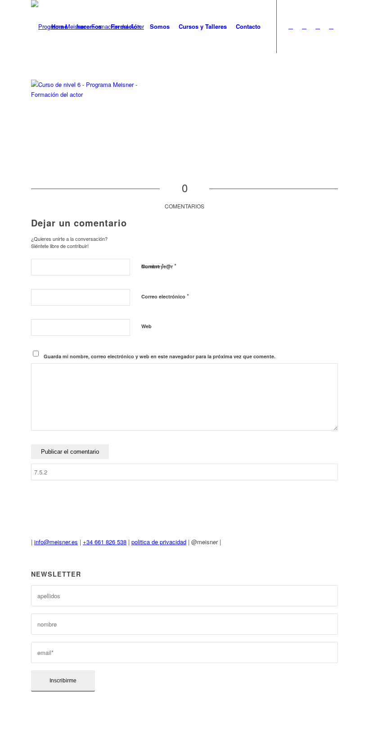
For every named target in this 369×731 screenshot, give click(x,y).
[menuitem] (59, 26)
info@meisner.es (56, 541)
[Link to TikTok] (331, 26)
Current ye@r (158, 266)
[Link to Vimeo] (304, 26)
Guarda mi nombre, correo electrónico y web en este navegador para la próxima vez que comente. (159, 356)
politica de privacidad (158, 541)
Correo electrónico (165, 296)
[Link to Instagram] (317, 26)
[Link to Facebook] (290, 26)
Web (146, 326)
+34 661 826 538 (104, 541)
